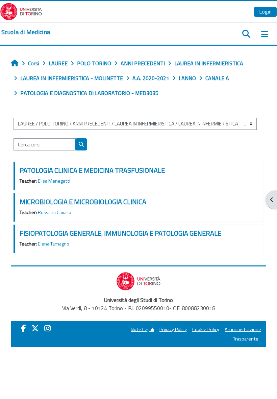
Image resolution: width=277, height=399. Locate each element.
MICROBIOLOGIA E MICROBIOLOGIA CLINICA (83, 201)
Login (265, 11)
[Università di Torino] (21, 11)
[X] (35, 328)
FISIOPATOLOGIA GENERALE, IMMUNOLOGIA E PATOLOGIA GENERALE (120, 233)
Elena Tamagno (53, 244)
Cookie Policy (205, 329)
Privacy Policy (173, 329)
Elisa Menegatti (54, 181)
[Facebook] (24, 328)
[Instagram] (47, 328)
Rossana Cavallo (54, 212)
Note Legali (142, 329)
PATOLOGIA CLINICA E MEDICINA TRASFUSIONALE (92, 170)
